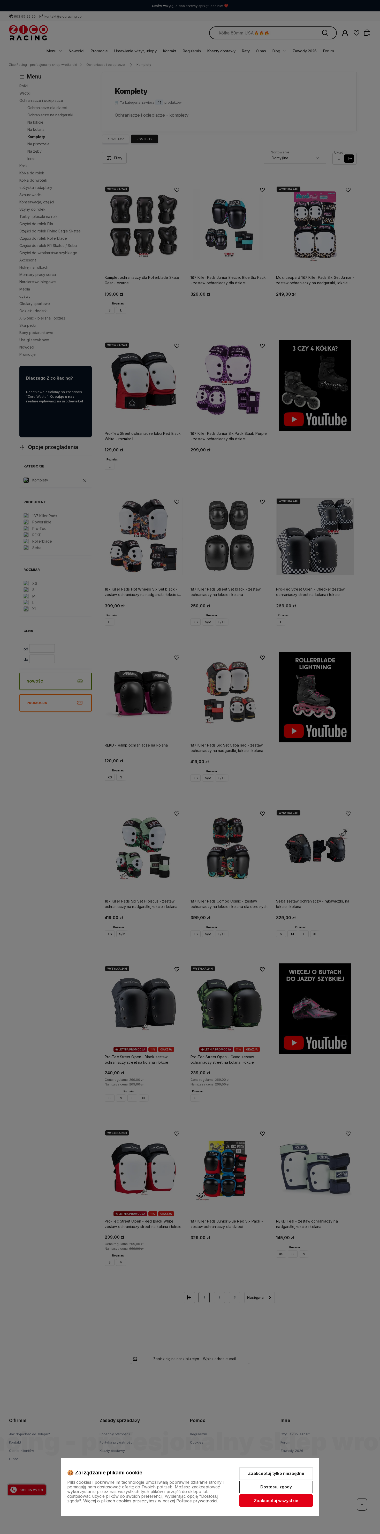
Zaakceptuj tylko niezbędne (276, 1473)
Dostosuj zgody (276, 1486)
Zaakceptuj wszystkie (276, 1500)
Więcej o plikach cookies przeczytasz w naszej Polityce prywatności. (150, 1500)
